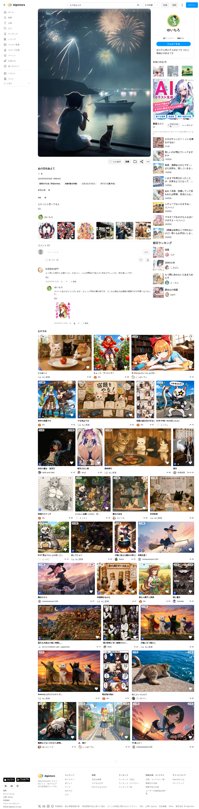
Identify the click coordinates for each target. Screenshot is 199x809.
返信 (74, 281)
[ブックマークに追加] (135, 161)
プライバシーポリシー (11, 804)
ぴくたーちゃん (9, 794)
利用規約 (6, 800)
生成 (165, 5)
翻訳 (39, 209)
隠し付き (52, 260)
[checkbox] (46, 260)
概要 (4, 791)
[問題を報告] (66, 281)
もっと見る (186, 125)
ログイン (192, 5)
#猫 (39, 197)
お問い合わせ (8, 797)
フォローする (173, 43)
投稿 (174, 5)
